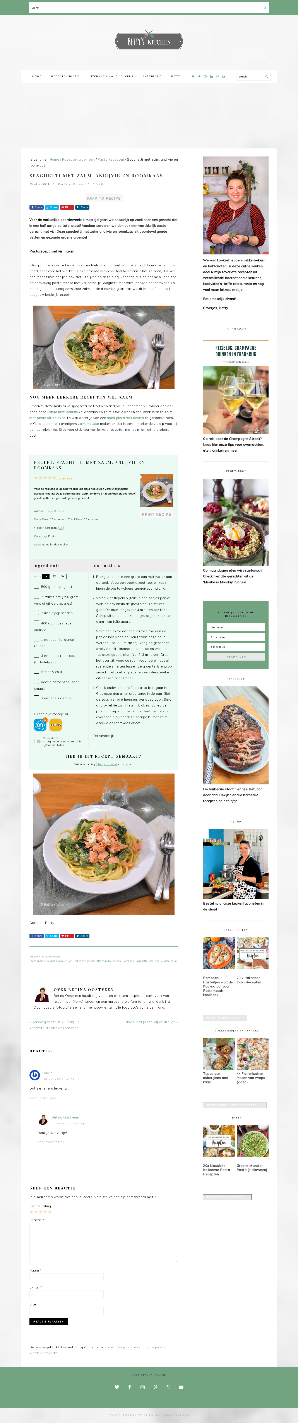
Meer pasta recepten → (227, 1197)
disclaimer (169, 1415)
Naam (35, 1270)
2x (54, 576)
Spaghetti (141, 960)
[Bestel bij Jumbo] (56, 725)
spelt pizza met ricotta (125, 418)
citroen (69, 960)
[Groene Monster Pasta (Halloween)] (253, 1142)
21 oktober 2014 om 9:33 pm (69, 1123)
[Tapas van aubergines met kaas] (219, 1068)
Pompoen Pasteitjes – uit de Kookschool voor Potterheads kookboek (218, 986)
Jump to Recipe (104, 198)
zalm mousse (88, 424)
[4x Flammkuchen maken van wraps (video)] (253, 1068)
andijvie (41, 960)
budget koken (55, 960)
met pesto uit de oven (47, 418)
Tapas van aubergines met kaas (215, 1077)
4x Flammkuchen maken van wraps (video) (251, 1077)
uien (151, 960)
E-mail (35, 1287)
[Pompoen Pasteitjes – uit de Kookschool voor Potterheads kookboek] (219, 954)
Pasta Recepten (50, 956)
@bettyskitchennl (106, 764)
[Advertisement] (149, 115)
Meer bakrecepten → (225, 1018)
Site (32, 1304)
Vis (157, 960)
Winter (165, 960)
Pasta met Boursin (62, 412)
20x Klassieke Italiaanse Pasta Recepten (216, 1170)
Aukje (48, 1073)
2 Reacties (99, 184)
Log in (184, 1415)
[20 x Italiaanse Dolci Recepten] (253, 954)
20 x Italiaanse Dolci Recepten (249, 980)
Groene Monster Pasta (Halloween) (252, 1168)
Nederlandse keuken (109, 960)
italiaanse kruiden (85, 960)
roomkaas (128, 960)
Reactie (37, 1220)
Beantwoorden (43, 1097)
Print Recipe (156, 514)
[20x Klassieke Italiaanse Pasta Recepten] (219, 1142)
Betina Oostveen (55, 511)
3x (62, 576)
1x (45, 576)
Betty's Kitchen (149, 40)
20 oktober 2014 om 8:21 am (61, 1079)
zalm (174, 960)
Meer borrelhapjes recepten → (235, 1105)
